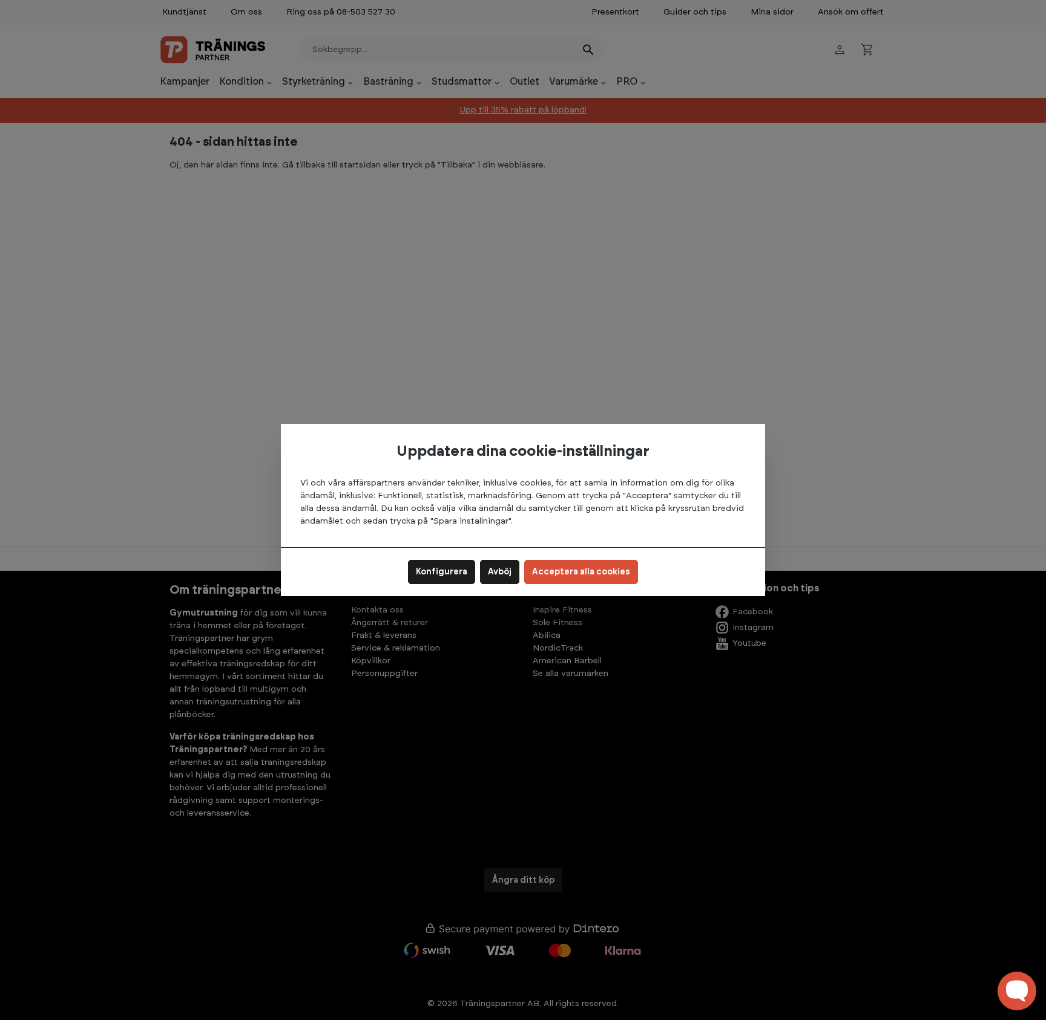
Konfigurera (441, 572)
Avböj (499, 572)
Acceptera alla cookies (581, 572)
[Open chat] (1017, 991)
